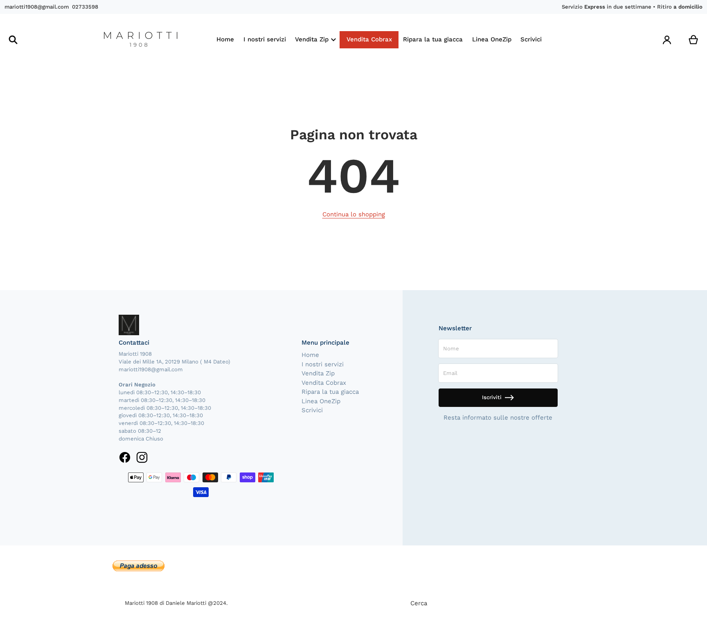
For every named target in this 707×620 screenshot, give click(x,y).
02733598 (85, 7)
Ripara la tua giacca (330, 391)
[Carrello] (693, 40)
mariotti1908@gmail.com (37, 7)
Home (310, 355)
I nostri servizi (323, 364)
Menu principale (325, 342)
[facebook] (125, 457)
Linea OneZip (321, 401)
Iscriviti (492, 397)
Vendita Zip (318, 373)
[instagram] (141, 457)
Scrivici (312, 410)
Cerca (418, 603)
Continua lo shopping (353, 214)
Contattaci (134, 342)
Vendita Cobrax (324, 382)
